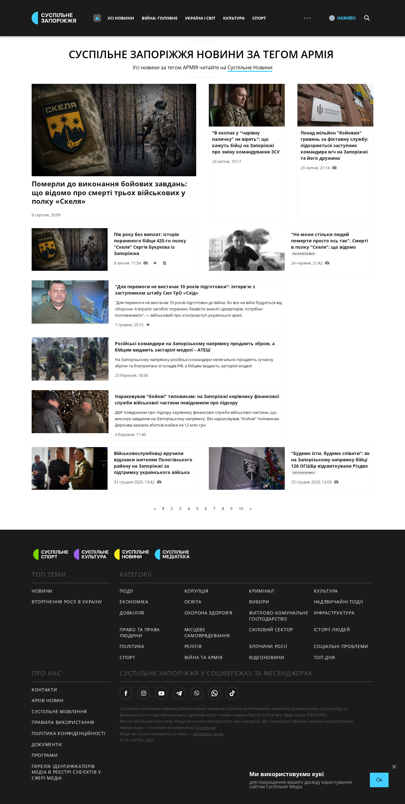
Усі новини (121, 18)
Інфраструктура (334, 613)
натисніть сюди (208, 734)
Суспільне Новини (249, 67)
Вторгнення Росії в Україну (67, 602)
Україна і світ (200, 18)
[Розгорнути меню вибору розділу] (97, 18)
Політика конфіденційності (69, 733)
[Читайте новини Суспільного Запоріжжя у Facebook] (126, 693)
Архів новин (48, 700)
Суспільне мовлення (59, 711)
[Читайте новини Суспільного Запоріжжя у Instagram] (143, 693)
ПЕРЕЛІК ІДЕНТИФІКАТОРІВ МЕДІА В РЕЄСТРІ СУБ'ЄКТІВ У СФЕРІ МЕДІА (66, 772)
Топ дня (324, 657)
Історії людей (332, 629)
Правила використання (63, 722)
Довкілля (132, 613)
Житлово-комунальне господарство (278, 616)
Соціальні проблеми (341, 646)
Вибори (259, 602)
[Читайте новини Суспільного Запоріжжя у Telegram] (179, 693)
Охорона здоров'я (208, 613)
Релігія (193, 646)
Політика (132, 646)
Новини (42, 591)
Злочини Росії (268, 646)
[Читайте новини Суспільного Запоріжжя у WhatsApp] (214, 693)
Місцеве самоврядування (207, 632)
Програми (45, 755)
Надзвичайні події (338, 602)
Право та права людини (140, 632)
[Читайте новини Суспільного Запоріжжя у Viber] (196, 693)
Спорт (259, 18)
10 (241, 508)
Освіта (193, 602)
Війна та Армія (203, 657)
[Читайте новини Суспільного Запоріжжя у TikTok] (232, 693)
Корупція (196, 591)
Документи (47, 744)
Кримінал (261, 591)
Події (126, 591)
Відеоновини (266, 657)
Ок (379, 779)
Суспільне (205, 727)
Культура (234, 18)
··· (307, 18)
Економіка (134, 602)
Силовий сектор (271, 629)
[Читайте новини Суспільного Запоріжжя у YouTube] (161, 693)
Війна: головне (160, 18)
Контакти (44, 690)
